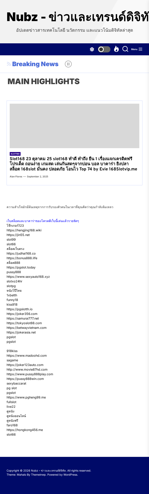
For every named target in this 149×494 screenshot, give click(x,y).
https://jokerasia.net (21, 332)
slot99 (11, 239)
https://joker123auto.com (25, 365)
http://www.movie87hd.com (27, 369)
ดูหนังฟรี (12, 420)
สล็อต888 (13, 263)
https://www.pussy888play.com (30, 374)
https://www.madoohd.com (27, 355)
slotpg (11, 286)
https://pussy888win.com (25, 379)
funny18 (12, 300)
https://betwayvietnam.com (27, 328)
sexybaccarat (16, 383)
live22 (11, 407)
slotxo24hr (14, 281)
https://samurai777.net (23, 318)
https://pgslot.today (21, 267)
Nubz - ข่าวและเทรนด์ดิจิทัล (74, 17)
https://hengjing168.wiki (24, 230)
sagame (12, 360)
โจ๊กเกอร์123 (15, 225)
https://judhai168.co (21, 253)
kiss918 (12, 304)
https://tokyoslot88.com (24, 323)
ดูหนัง (10, 411)
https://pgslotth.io (20, 309)
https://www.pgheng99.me (26, 397)
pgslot (11, 337)
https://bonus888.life (22, 258)
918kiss (12, 351)
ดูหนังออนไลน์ (16, 416)
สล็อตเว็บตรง (15, 249)
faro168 (12, 425)
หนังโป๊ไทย (14, 290)
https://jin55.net (18, 235)
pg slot (12, 388)
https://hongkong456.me (25, 430)
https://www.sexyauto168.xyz (28, 277)
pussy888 (14, 272)
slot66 (11, 244)
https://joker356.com (22, 314)
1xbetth (12, 295)
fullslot (11, 402)
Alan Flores (16, 176)
